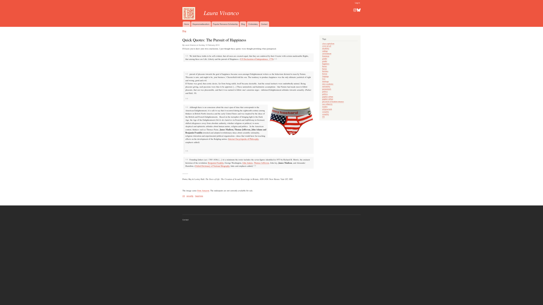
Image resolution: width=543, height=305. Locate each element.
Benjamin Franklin (216, 162)
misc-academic (327, 84)
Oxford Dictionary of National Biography (212, 166)
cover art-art (326, 46)
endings (325, 51)
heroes (324, 66)
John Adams (247, 162)
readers (324, 106)
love (323, 79)
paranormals (326, 89)
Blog (243, 24)
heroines (325, 71)
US (183, 196)
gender (324, 58)
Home (186, 24)
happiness (199, 196)
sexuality (190, 196)
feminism (325, 56)
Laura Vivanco (221, 13)
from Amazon (203, 190)
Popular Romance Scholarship (225, 24)
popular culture (327, 96)
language (325, 76)
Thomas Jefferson (261, 162)
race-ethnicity (327, 104)
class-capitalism (328, 43)
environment (326, 53)
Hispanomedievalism (200, 24)
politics (325, 91)
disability (325, 48)
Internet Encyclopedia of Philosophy (243, 139)
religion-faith (327, 109)
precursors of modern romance (333, 101)
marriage (325, 81)
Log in (357, 2)
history (324, 74)
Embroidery (253, 24)
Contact (264, 24)
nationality (326, 86)
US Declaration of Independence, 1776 (256, 59)
